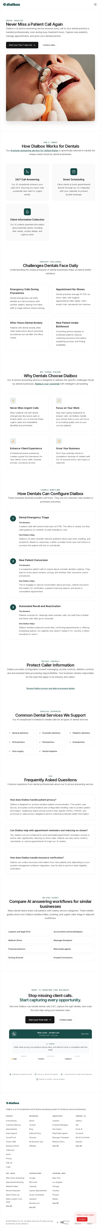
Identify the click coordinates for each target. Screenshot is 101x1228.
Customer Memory (13, 1125)
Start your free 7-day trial (20, 45)
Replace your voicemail (47, 384)
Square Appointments (38, 1190)
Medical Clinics (58, 1142)
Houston (55, 1190)
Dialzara (79, 1142)
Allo (77, 1125)
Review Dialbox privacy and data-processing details (50, 688)
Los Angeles (57, 1182)
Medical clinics (15, 940)
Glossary (32, 1137)
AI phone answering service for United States (34, 150)
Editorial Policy (35, 1133)
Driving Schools (15, 957)
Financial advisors (16, 949)
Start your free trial (38, 1020)
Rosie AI (79, 1129)
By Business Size (36, 1142)
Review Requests (13, 1190)
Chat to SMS (11, 1142)
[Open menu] (95, 4)
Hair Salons (57, 1129)
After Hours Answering (15, 1178)
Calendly (32, 1186)
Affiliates (32, 1146)
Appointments (11, 1129)
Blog (31, 1129)
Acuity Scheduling (36, 1195)
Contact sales (49, 45)
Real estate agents (62, 949)
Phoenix (55, 1195)
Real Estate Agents (60, 1133)
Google (32, 1178)
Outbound (10, 1150)
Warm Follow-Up (12, 1195)
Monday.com (34, 1203)
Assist (8, 1154)
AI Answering (11, 1121)
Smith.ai (79, 1121)
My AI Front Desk (83, 1137)
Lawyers (55, 1121)
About (31, 1121)
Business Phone (12, 1146)
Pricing (9, 1158)
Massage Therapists (60, 1137)
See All (55, 1146)
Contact (32, 1125)
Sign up (9, 1163)
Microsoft (33, 1182)
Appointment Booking (15, 1182)
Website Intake (12, 1186)
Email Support (11, 1133)
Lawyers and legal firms (19, 931)
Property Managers (60, 1125)
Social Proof (11, 1137)
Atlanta (55, 1199)
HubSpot (32, 1199)
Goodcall (79, 1133)
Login (8, 1167)
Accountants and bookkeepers (68, 931)
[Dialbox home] (11, 4)
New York (56, 1178)
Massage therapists (63, 940)
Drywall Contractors (63, 957)
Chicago (55, 1186)
